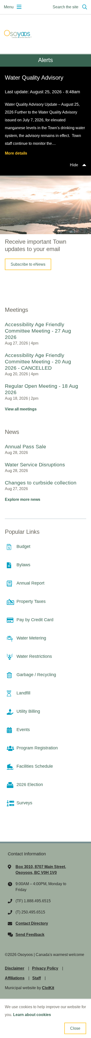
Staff (36, 978)
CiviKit (48, 988)
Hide (74, 165)
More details (16, 153)
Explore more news (22, 499)
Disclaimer (14, 968)
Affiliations (15, 978)
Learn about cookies (32, 1015)
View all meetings (21, 409)
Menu (9, 7)
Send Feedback (30, 935)
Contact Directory (32, 923)
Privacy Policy (45, 968)
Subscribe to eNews (28, 264)
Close (75, 1028)
